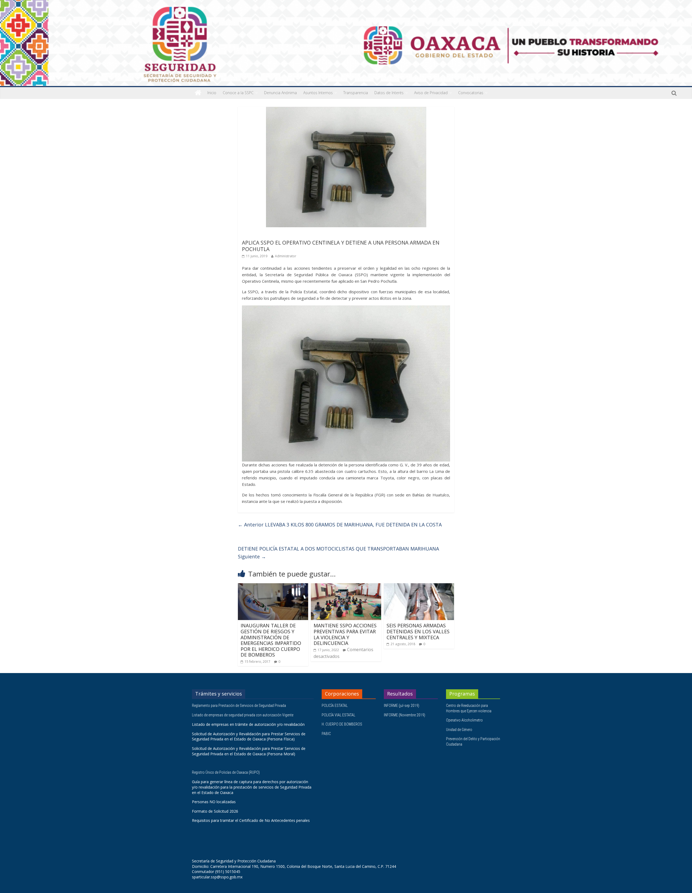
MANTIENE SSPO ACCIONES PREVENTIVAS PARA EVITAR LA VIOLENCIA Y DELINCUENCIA (345, 634)
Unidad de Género (459, 729)
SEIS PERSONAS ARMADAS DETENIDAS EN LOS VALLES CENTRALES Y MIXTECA (418, 631)
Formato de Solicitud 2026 (215, 811)
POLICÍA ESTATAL (335, 705)
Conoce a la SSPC (238, 92)
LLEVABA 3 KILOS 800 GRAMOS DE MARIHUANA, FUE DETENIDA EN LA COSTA (340, 524)
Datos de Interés (389, 92)
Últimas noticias (257, 235)
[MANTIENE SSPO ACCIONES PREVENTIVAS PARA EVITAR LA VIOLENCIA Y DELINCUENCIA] (346, 586)
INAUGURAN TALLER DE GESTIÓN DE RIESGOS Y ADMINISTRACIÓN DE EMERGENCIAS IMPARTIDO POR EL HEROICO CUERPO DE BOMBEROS (271, 640)
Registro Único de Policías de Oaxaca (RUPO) (226, 772)
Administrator (285, 256)
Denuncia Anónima (280, 92)
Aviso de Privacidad (431, 92)
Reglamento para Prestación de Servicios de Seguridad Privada (239, 705)
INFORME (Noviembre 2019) (404, 715)
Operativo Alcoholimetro (464, 720)
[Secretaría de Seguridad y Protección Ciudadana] (198, 92)
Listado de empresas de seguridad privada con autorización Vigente (242, 715)
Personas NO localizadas (214, 801)
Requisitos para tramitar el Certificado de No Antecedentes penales (251, 820)
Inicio (211, 92)
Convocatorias (470, 92)
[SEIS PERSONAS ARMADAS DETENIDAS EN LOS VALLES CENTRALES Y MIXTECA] (419, 586)
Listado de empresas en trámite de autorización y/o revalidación (248, 724)
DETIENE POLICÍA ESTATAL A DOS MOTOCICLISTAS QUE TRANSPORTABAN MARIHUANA (338, 552)
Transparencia (355, 92)
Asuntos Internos (318, 92)
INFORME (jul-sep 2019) (401, 705)
